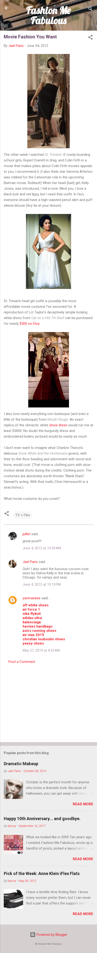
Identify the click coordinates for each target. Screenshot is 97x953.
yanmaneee (31, 598)
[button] (90, 38)
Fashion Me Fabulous (48, 15)
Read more (83, 804)
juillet (26, 534)
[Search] (90, 9)
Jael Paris (30, 562)
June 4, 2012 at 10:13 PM (42, 584)
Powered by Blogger (51, 934)
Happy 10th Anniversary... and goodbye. (42, 818)
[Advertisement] (48, 702)
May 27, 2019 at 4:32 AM (41, 650)
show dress (58, 425)
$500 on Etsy (29, 323)
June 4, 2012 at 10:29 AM (42, 548)
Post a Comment (21, 662)
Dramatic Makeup (21, 763)
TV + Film (22, 515)
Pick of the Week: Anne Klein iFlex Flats (42, 873)
